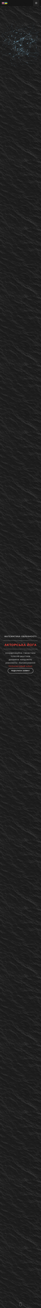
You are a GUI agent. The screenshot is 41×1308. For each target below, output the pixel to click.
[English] (3, 3)
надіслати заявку (20, 671)
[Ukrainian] (6, 3)
